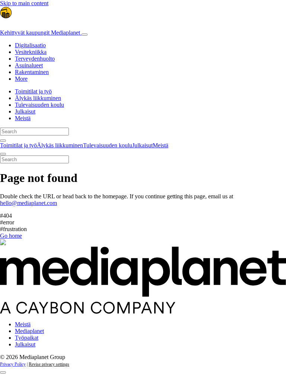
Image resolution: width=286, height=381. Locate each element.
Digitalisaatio (30, 45)
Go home (11, 236)
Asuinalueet (29, 65)
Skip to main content (24, 3)
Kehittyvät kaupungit (40, 32)
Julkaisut (25, 111)
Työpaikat (26, 337)
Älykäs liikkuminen (38, 98)
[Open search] (3, 141)
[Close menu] (3, 154)
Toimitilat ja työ (33, 91)
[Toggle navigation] (85, 34)
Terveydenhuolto (35, 58)
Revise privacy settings (49, 364)
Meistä (23, 118)
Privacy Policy (13, 364)
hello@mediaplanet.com (28, 203)
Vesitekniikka (31, 52)
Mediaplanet (29, 331)
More (21, 79)
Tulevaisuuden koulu (39, 105)
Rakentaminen (32, 72)
